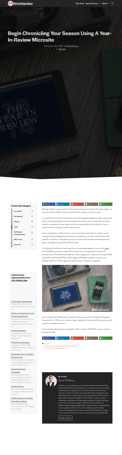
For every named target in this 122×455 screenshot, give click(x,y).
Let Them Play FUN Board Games (55, 348)
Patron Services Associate (20, 342)
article (107, 248)
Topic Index (80, 3)
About (104, 3)
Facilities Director (17, 386)
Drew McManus (72, 46)
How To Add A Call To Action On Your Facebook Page (61, 346)
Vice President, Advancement (21, 301)
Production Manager (18, 330)
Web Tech (62, 49)
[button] (112, 3)
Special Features (92, 3)
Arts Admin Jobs (19, 280)
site (83, 254)
